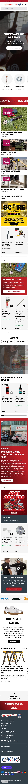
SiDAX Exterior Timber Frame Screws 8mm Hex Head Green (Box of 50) (20, 315)
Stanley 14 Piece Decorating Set (19, 243)
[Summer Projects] (14, 270)
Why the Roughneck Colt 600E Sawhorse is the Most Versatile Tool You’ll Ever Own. (12, 670)
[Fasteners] (19, 79)
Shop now (13, 641)
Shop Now (14, 366)
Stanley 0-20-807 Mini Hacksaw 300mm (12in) (7, 244)
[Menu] (2, 4)
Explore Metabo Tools (14, 48)
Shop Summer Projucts (14, 291)
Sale (11, 341)
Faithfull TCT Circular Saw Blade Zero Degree (20, 541)
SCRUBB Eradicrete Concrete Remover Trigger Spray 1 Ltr (7, 399)
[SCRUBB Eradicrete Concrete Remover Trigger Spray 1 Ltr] (7, 389)
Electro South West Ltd (8, 780)
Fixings (7, 87)
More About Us (7, 480)
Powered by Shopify (17, 780)
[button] (25, 4)
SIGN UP (14, 707)
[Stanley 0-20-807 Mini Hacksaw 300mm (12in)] (7, 233)
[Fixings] (7, 79)
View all (3, 198)
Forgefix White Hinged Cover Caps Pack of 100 (7, 541)
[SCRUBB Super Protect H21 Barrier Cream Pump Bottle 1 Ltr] (20, 389)
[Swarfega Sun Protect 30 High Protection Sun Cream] (7, 302)
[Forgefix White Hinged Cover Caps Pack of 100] (7, 530)
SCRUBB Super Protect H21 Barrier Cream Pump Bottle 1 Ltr (20, 400)
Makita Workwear (13, 589)
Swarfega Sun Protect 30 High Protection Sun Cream (6, 314)
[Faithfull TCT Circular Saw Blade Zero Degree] (20, 530)
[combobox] (14, 8)
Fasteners (19, 87)
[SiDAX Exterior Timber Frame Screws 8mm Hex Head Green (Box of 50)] (20, 302)
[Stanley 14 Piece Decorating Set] (20, 233)
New (4, 341)
